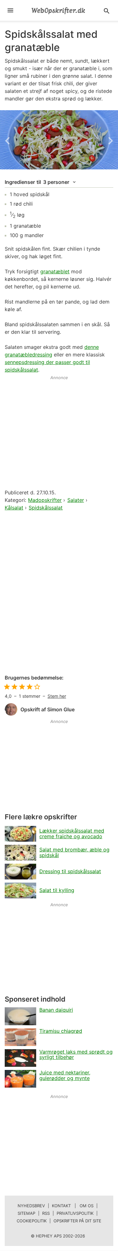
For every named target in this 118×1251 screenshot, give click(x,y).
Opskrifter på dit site (77, 1220)
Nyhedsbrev (31, 1205)
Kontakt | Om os (72, 1205)
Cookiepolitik (32, 1220)
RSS (46, 1213)
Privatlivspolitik (75, 1213)
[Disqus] (59, 593)
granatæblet (55, 271)
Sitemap (26, 1213)
